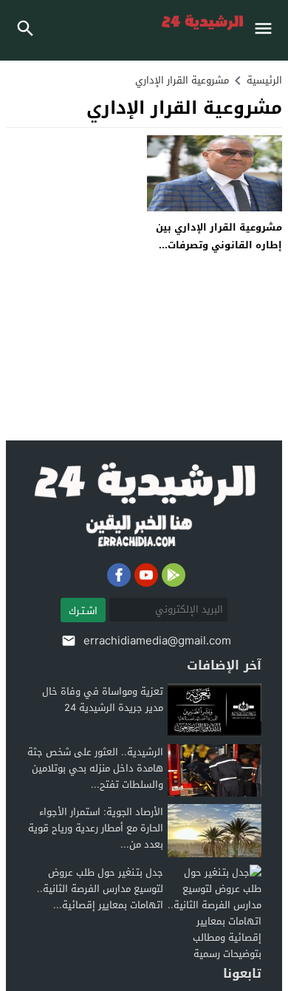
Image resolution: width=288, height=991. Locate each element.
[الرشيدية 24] (144, 505)
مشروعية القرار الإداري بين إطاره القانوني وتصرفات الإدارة (219, 244)
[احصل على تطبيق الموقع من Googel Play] (173, 575)
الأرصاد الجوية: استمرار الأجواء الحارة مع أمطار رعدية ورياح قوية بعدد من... (95, 828)
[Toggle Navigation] (267, 30)
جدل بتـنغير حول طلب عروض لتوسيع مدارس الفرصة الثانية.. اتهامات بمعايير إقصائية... (100, 888)
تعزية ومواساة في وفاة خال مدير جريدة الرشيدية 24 (102, 699)
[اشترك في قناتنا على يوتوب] (146, 575)
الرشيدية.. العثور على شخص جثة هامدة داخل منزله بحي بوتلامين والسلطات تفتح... (95, 768)
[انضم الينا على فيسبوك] (119, 575)
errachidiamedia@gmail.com (157, 640)
